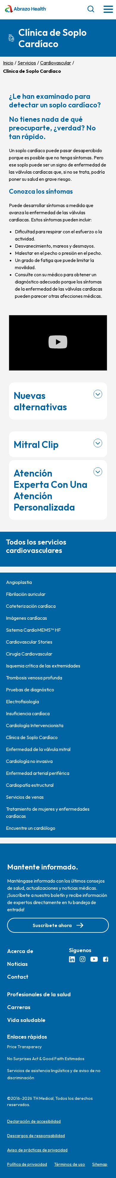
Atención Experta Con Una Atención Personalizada (50, 490)
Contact (17, 976)
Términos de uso (69, 1164)
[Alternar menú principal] (108, 10)
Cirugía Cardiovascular (29, 654)
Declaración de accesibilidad (34, 1121)
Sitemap (99, 1164)
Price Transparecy (24, 1046)
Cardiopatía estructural (30, 785)
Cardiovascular (55, 63)
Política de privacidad (27, 1164)
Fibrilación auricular (26, 594)
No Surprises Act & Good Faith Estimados (45, 1058)
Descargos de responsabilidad (36, 1135)
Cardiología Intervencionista (34, 725)
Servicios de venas (25, 797)
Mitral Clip (36, 444)
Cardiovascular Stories (29, 642)
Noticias (17, 963)
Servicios (27, 63)
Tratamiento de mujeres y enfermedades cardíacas (48, 812)
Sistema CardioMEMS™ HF (33, 630)
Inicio (8, 63)
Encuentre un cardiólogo (30, 828)
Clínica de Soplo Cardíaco (32, 737)
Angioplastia (19, 582)
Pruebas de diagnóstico (30, 690)
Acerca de (20, 951)
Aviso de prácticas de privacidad (37, 1150)
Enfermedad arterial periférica (37, 773)
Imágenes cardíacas (26, 618)
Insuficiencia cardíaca (28, 713)
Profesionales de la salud (39, 994)
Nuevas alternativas (40, 401)
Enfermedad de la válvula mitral (38, 749)
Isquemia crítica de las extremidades (43, 666)
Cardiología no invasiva (29, 761)
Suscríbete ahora (52, 925)
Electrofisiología (22, 701)
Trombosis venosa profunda (34, 678)
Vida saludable (26, 1020)
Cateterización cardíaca (31, 606)
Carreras (18, 1007)
